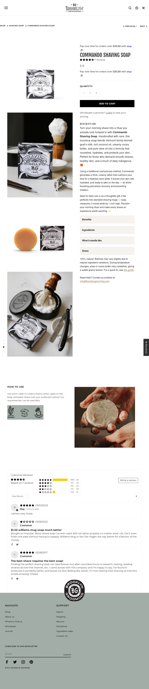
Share (85, 250)
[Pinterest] (31, 663)
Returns (60, 621)
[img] (27, 505)
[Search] (130, 7)
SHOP (3, 26)
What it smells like (92, 240)
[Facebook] (7, 663)
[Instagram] (23, 663)
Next (142, 26)
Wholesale (10, 626)
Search (59, 612)
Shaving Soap (16, 26)
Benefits (86, 219)
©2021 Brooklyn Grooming (17, 668)
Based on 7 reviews (22, 483)
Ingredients (88, 230)
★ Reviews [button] (146, 347)
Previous (130, 26)
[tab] (88, 124)
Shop (7, 612)
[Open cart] (143, 7)
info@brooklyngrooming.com (95, 281)
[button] (87, 59)
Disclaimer (61, 626)
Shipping (60, 616)
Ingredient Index (64, 631)
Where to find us (13, 621)
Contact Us (62, 636)
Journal (9, 631)
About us (9, 616)
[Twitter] (15, 663)
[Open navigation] (6, 7)
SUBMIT (67, 655)
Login (109, 112)
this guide (129, 270)
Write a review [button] (128, 480)
